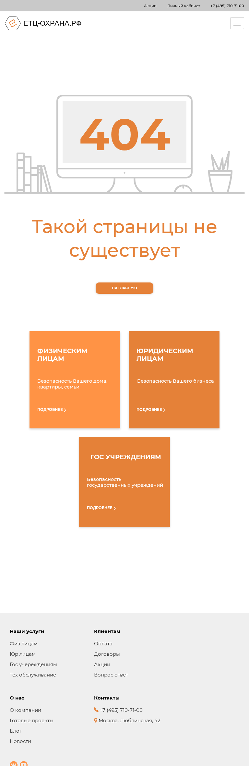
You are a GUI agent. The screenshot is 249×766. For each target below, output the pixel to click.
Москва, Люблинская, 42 (128, 720)
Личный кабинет (183, 6)
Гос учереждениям (33, 664)
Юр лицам (23, 654)
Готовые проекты (31, 720)
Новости (20, 741)
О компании (25, 710)
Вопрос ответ (111, 675)
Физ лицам (24, 643)
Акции (150, 6)
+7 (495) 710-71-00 (227, 6)
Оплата (103, 643)
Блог (16, 731)
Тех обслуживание (33, 675)
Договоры (107, 654)
